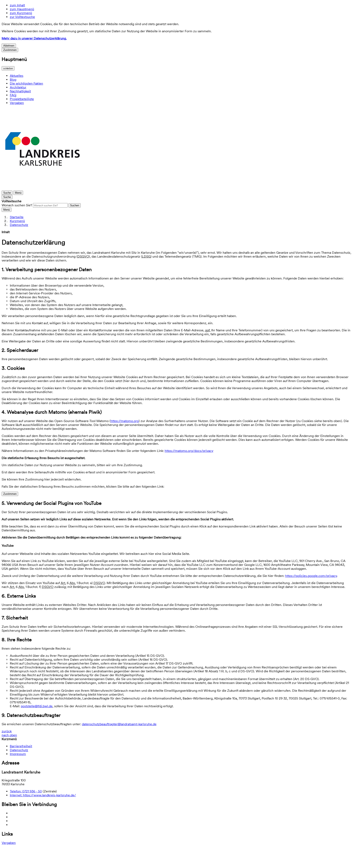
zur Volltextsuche (22, 17)
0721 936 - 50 (26, 791)
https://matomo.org (125, 421)
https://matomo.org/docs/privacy (189, 451)
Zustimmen (10, 49)
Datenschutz (19, 225)
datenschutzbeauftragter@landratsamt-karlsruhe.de (119, 724)
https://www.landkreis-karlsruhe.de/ (43, 795)
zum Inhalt (17, 5)
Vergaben (17, 103)
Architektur (18, 87)
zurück (7, 731)
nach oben (9, 735)
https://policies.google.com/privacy (311, 576)
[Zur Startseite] (42, 189)
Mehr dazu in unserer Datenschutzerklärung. (34, 38)
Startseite (16, 217)
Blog (13, 80)
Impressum (18, 754)
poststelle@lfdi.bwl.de (37, 706)
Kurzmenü (17, 221)
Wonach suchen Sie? (17, 205)
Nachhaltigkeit (20, 91)
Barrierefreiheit (21, 746)
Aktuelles (16, 76)
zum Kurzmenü (21, 13)
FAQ (13, 95)
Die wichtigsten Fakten (26, 83)
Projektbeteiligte (22, 99)
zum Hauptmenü (22, 9)
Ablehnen (8, 45)
